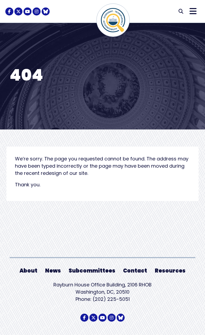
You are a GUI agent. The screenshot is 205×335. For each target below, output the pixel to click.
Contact (135, 270)
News (53, 270)
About (28, 270)
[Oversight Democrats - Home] (113, 20)
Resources (170, 270)
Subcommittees (92, 270)
